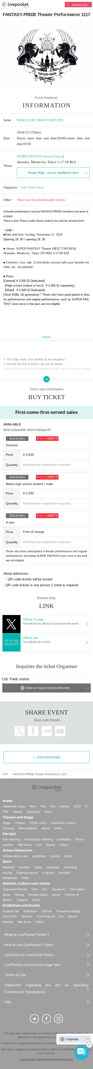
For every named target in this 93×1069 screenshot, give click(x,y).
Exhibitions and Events (21, 905)
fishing (19, 894)
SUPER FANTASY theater (35, 156)
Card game (76, 889)
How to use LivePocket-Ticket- (29, 945)
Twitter (19, 731)
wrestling (70, 867)
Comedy (8, 828)
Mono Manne (28, 828)
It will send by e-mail (60, 731)
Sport (7, 861)
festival (47, 911)
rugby (38, 867)
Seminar (27, 916)
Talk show (25, 845)
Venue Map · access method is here (53, 172)
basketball (10, 878)
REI (53, 120)
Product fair (11, 911)
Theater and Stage (18, 817)
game (6, 894)
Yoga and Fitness (15, 889)
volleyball (52, 867)
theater (20, 823)
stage (7, 823)
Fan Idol (9, 834)
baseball (8, 867)
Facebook (33, 731)
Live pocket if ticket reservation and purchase (15, 5)
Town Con (10, 916)
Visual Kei (33, 811)
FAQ (8, 1002)
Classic (18, 811)
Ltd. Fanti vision (32, 187)
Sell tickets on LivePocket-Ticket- (29, 955)
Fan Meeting (12, 839)
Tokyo (58, 156)
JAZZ (77, 806)
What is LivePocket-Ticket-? (27, 934)
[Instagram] (58, 1018)
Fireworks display (68, 911)
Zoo (44, 889)
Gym (34, 889)
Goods (50, 845)
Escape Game (38, 894)
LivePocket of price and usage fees (32, 965)
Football (24, 867)
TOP (5, 774)
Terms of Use (15, 975)
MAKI (21, 120)
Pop (43, 806)
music (8, 801)
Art (61, 916)
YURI (31, 120)
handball (64, 872)
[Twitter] (34, 1018)
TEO (60, 120)
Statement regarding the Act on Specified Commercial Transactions (46, 988)
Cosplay (22, 900)
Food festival (46, 916)
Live (39, 845)
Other (48, 811)
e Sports (48, 872)
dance (46, 828)
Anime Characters (18, 850)
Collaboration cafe (15, 856)
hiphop (64, 806)
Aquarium (58, 889)
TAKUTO (43, 120)
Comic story (38, 823)
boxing (7, 872)
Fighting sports (27, 872)
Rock (33, 806)
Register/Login (80, 4)
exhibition (64, 839)
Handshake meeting (39, 839)
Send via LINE (47, 731)
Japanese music (14, 806)
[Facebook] (46, 1018)
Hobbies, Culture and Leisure (26, 883)
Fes (52, 806)
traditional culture (63, 823)
